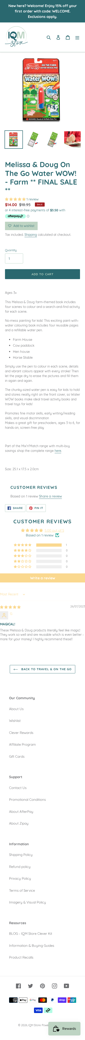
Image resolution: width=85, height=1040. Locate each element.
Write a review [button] (42, 578)
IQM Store (34, 1025)
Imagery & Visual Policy (27, 902)
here (58, 451)
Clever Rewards (21, 733)
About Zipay (19, 823)
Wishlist (15, 721)
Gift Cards (16, 756)
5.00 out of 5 (54, 530)
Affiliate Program (22, 744)
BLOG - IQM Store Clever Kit (30, 933)
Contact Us (18, 788)
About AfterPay (21, 811)
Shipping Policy (21, 854)
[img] (10, 607)
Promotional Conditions (27, 799)
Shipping (30, 235)
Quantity (11, 250)
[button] (16, 199)
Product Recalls (21, 957)
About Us (16, 709)
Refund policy (20, 867)
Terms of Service (22, 890)
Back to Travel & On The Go (46, 669)
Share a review (50, 496)
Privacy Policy (20, 878)
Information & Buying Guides (31, 945)
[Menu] (77, 37)
